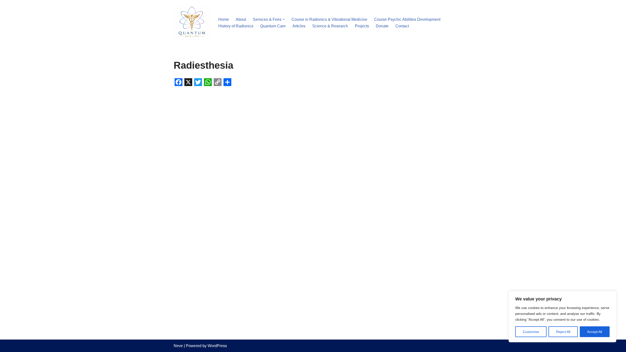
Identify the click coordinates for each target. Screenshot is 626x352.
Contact (402, 26)
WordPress (217, 346)
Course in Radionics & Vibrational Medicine (329, 19)
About (241, 19)
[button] (284, 19)
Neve (178, 346)
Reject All (563, 332)
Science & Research (330, 26)
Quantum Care (273, 26)
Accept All (594, 332)
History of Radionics (235, 26)
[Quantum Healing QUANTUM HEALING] (192, 22)
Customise (531, 332)
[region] (562, 316)
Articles (298, 26)
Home (223, 19)
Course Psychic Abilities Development (407, 19)
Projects (362, 26)
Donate (382, 26)
